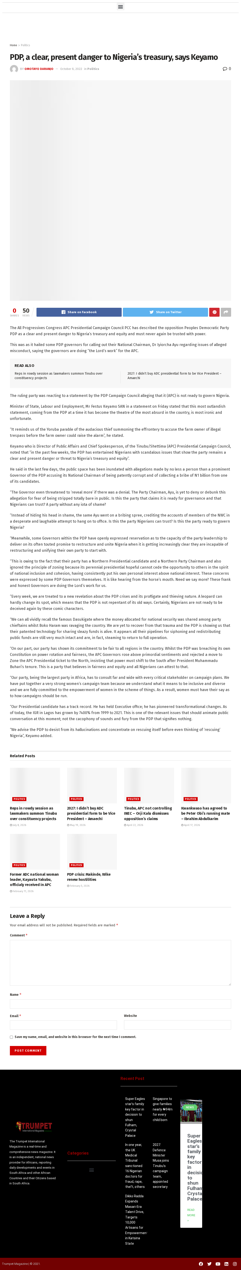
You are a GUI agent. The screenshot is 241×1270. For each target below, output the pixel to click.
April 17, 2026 (191, 825)
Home (13, 45)
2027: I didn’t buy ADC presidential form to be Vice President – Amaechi (91, 813)
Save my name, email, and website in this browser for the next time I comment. (75, 1037)
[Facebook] (201, 1264)
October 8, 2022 (71, 69)
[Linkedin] (226, 1264)
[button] (121, 6)
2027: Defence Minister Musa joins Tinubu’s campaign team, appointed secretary (161, 1166)
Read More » (191, 1215)
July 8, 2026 (19, 825)
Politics (25, 45)
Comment (19, 935)
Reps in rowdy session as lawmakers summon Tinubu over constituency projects (33, 813)
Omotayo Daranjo (38, 69)
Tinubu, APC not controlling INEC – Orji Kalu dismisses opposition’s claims (148, 813)
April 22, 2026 (134, 825)
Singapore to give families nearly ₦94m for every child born (163, 1109)
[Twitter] (209, 1264)
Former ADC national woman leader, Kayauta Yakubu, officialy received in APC (34, 879)
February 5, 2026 (79, 885)
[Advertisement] (120, 29)
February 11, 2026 (22, 891)
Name (16, 994)
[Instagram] (235, 1264)
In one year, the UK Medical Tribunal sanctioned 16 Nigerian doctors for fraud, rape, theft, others (135, 1166)
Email (15, 1016)
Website (130, 1016)
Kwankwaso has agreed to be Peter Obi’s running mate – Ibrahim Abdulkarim (205, 813)
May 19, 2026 (77, 825)
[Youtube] (218, 1264)
